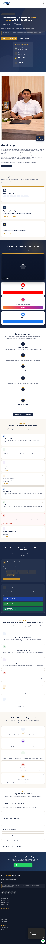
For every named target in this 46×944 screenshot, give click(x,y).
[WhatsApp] (14, 892)
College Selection (4, 919)
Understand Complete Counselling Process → (23, 414)
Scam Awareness (4, 921)
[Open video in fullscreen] (36, 933)
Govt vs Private (4, 915)
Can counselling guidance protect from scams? (23, 846)
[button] (23, 266)
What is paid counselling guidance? (23, 835)
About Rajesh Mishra (5, 927)
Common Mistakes (4, 917)
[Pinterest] (11, 892)
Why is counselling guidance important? (23, 830)
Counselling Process (4, 904)
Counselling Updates (5, 932)
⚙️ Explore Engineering (24, 38)
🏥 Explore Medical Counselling (9, 38)
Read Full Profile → (6, 166)
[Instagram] (8, 892)
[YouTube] (2, 892)
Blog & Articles (4, 929)
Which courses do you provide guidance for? (23, 824)
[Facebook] (5, 892)
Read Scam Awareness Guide (8, 523)
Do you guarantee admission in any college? (23, 813)
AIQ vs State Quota (4, 913)
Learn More (5, 444)
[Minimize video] (44, 928)
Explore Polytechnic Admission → (9, 233)
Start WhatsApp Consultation (24, 865)
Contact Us (3, 934)
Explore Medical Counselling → (8, 199)
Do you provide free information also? (23, 841)
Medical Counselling (4, 898)
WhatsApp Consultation (5, 936)
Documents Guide (4, 910)
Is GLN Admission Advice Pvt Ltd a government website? (23, 803)
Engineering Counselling (5, 900)
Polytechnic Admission (5, 902)
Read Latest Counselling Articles (12, 579)
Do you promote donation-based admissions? (23, 818)
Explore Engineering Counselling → (9, 216)
